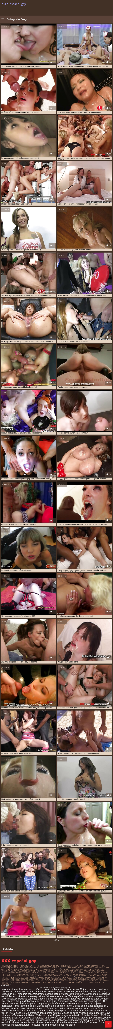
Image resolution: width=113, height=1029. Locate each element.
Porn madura (72, 1017)
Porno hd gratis (9, 1017)
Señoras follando (89, 994)
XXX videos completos (30, 1017)
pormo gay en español (24, 976)
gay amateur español (89, 966)
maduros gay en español (94, 971)
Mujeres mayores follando (67, 1015)
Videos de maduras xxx (91, 1013)
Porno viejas (72, 989)
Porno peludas (62, 1010)
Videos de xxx (9, 994)
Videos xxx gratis (70, 994)
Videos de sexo (70, 1013)
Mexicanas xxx (9, 998)
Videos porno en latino (97, 996)
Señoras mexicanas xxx (25, 1010)
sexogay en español (70, 981)
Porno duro (82, 991)
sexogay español (88, 981)
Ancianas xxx (65, 1001)
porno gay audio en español (23, 977)
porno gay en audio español (53, 979)
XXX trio (105, 1015)
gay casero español (29, 968)
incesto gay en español (70, 971)
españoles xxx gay (69, 966)
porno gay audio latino (73, 977)
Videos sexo (43, 1006)
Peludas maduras (20, 1025)
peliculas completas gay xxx (45, 972)
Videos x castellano (46, 1022)
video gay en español (72, 982)
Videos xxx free (75, 1008)
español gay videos (9, 966)
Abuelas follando (25, 1001)
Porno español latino (49, 994)
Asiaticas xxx (43, 1020)
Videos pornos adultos (49, 1013)
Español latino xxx (97, 1006)
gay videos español (61, 969)
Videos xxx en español (58, 998)
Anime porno (46, 1010)
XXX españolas (76, 996)
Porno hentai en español (70, 1022)
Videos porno (80, 1006)
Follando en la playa (54, 1017)
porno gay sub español (78, 979)
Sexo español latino (61, 1006)
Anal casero (90, 1008)
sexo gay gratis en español (23, 981)
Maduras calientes (27, 994)
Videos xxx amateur (24, 991)
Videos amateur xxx (56, 996)
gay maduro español (49, 968)
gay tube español (43, 969)
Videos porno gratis (78, 1020)
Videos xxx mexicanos (13, 1008)
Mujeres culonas (88, 989)
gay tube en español (23, 969)
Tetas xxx (75, 998)
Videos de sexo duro (46, 1001)
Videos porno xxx (36, 1008)
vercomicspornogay (52, 982)
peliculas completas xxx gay (73, 972)
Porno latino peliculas (24, 1006)
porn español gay (44, 976)
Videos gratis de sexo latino (85, 1010)
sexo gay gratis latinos (48, 981)
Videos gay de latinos (92, 1017)
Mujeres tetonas (9, 989)
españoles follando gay (48, 966)
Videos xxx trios (26, 1020)
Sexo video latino (66, 991)
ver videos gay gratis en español (25, 982)
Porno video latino (55, 1008)
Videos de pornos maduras (87, 1001)
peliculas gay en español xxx (27, 974)
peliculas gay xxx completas (55, 974)
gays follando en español (23, 971)
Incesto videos (27, 989)
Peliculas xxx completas (43, 1025)
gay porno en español (93, 968)
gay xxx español (79, 969)
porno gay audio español (49, 977)
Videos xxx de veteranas (68, 1003)
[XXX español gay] (108, 1024)
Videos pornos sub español (50, 989)
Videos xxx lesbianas (23, 1022)
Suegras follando (91, 998)
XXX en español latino (23, 1015)
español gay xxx (28, 966)
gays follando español (48, 971)
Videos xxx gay (44, 1015)
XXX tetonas (91, 1022)
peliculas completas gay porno (15, 972)
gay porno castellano (71, 968)
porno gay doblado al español (24, 979)
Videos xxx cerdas (46, 991)
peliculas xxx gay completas (82, 974)
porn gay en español (63, 976)
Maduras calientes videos (31, 998)
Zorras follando (59, 1020)
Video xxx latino (98, 991)
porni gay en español (84, 976)
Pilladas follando (91, 1015)
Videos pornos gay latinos (31, 996)
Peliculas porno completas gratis (37, 1003)
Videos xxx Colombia (25, 1013)
